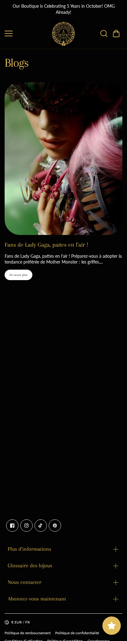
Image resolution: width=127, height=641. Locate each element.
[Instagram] (26, 525)
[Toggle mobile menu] (26, 33)
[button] (116, 33)
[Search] (104, 33)
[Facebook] (12, 525)
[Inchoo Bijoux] (63, 33)
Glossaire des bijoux (30, 565)
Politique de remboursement (28, 633)
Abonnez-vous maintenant (37, 599)
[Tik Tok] (41, 525)
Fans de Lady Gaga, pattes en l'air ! (46, 244)
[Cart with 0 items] (116, 33)
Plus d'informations (29, 549)
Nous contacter (24, 582)
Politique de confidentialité (77, 633)
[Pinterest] (55, 525)
